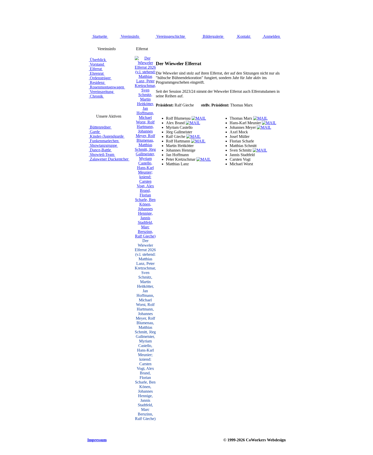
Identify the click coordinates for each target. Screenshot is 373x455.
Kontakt (243, 36)
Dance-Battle (100, 150)
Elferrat (96, 69)
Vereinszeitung (101, 91)
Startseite (100, 36)
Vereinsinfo (130, 36)
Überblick (98, 60)
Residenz (97, 82)
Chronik (96, 96)
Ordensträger (100, 78)
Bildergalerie (213, 36)
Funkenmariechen (104, 141)
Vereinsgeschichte (170, 36)
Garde (95, 132)
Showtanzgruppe (103, 145)
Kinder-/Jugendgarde (107, 136)
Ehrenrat (97, 73)
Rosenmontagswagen (107, 87)
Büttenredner (100, 127)
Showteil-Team (102, 154)
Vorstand (97, 64)
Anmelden (271, 36)
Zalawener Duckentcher (109, 159)
